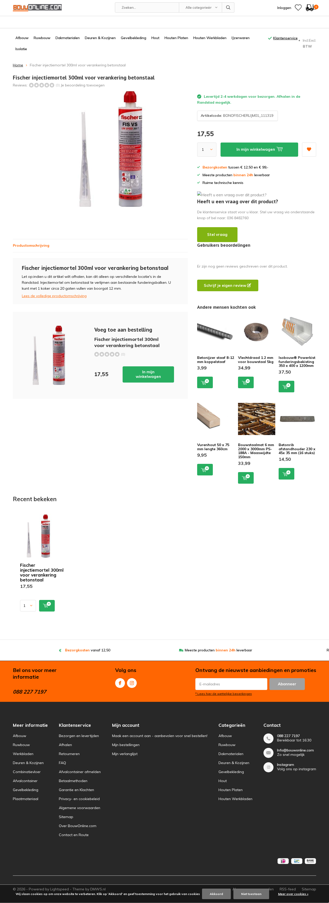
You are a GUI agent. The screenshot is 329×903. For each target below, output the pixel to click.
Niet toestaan (251, 894)
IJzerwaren (241, 38)
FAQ (62, 762)
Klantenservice (285, 38)
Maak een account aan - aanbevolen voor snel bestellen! (159, 735)
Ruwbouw (42, 38)
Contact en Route (74, 835)
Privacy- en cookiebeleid (79, 798)
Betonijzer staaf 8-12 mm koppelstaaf (215, 359)
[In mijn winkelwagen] (47, 606)
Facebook (120, 683)
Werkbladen (23, 753)
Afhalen (65, 744)
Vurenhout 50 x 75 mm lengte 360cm (213, 446)
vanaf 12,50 (87, 650)
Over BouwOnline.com (77, 826)
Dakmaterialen (68, 38)
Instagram (132, 683)
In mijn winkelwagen (148, 374)
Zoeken (228, 7)
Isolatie (21, 49)
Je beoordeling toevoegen (83, 85)
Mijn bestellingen (126, 744)
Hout (155, 38)
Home (18, 65)
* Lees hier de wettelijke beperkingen (223, 694)
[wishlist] (298, 7)
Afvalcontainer (25, 780)
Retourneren (69, 753)
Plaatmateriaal (25, 798)
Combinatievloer (27, 771)
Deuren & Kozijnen (100, 38)
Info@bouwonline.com (295, 750)
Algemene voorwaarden (79, 807)
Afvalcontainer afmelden (80, 771)
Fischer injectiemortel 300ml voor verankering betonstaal (41, 572)
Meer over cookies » (293, 894)
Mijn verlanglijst (125, 753)
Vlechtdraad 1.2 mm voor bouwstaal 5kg (255, 359)
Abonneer (287, 683)
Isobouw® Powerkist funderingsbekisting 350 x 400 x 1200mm (297, 361)
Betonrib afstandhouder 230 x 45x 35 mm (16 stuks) (297, 448)
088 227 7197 (288, 736)
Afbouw (22, 38)
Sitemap (66, 817)
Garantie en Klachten (76, 789)
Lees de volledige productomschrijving (54, 296)
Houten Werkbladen (209, 38)
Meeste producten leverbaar (218, 650)
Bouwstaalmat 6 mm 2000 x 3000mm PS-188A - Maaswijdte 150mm (256, 450)
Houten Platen (176, 38)
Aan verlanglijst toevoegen (309, 150)
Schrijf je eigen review (225, 285)
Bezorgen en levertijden (79, 735)
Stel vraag (217, 234)
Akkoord (216, 894)
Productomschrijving (31, 245)
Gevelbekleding (133, 38)
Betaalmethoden (73, 780)
